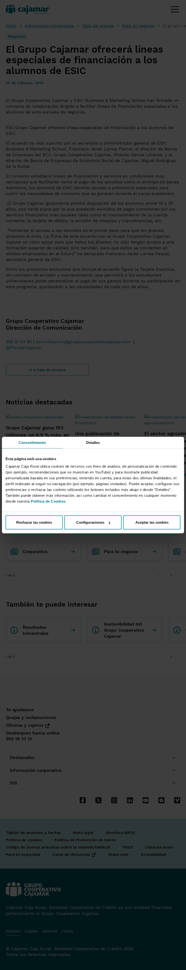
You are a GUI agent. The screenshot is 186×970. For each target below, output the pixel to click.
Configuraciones (90, 522)
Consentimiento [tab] (32, 442)
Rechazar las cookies (34, 522)
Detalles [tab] (93, 442)
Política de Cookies (48, 501)
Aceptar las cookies (152, 522)
